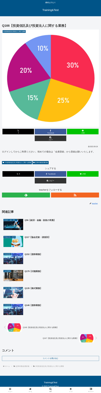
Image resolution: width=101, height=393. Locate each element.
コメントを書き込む (50, 358)
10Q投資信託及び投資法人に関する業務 (18, 162)
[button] (50, 138)
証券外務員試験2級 (41, 162)
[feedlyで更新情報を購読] (26, 195)
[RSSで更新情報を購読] (75, 195)
